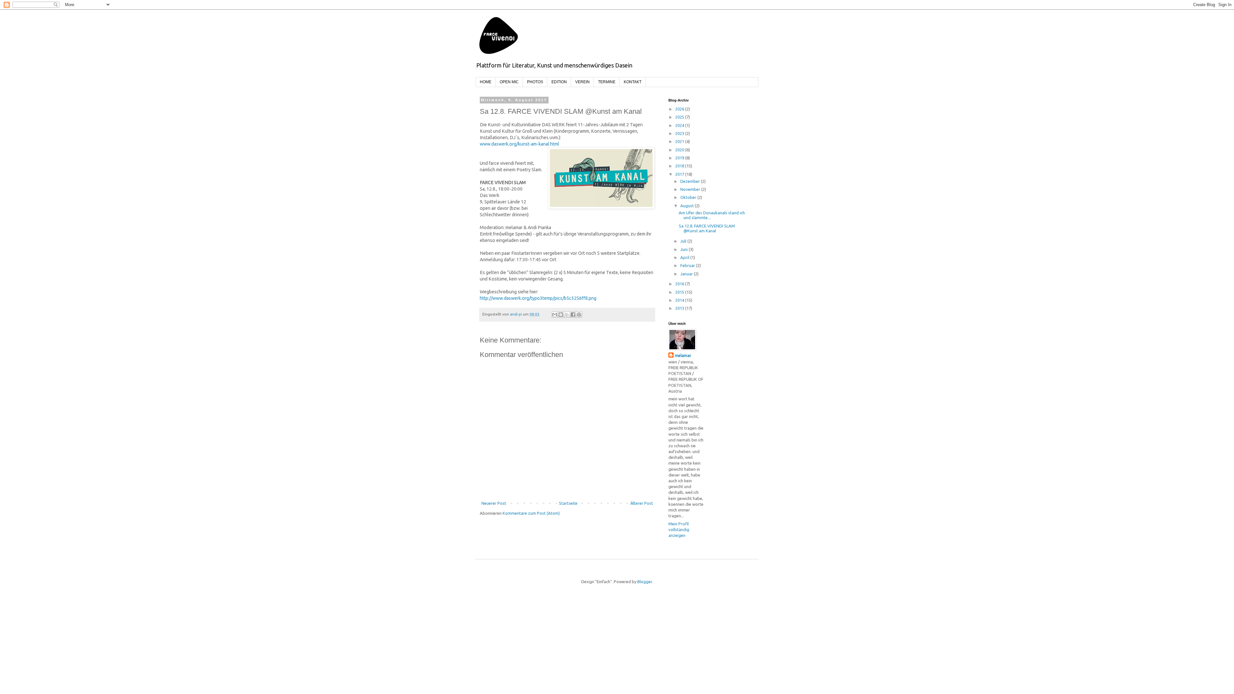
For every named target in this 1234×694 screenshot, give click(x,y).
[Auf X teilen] (567, 314)
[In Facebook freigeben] (573, 314)
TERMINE (606, 82)
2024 (680, 125)
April (685, 257)
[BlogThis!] (561, 314)
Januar (687, 273)
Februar (688, 265)
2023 (680, 133)
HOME (485, 82)
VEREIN (582, 82)
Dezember (690, 181)
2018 (680, 166)
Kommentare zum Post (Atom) (531, 513)
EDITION (559, 82)
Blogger (644, 581)
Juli (683, 241)
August (687, 205)
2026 (680, 109)
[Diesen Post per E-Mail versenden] (554, 314)
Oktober (688, 197)
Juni (684, 249)
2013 (680, 308)
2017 (680, 174)
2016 (680, 283)
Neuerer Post (493, 503)
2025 (680, 117)
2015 (680, 292)
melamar (683, 355)
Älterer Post (641, 503)
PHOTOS (535, 82)
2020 (680, 149)
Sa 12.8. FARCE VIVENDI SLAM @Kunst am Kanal (707, 228)
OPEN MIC (509, 82)
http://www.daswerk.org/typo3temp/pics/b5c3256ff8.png (538, 298)
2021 (680, 141)
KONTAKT (632, 82)
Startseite (568, 503)
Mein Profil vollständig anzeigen (678, 529)
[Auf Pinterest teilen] (579, 314)
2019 (680, 158)
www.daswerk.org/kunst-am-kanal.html (521, 144)
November (690, 189)
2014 (680, 300)
